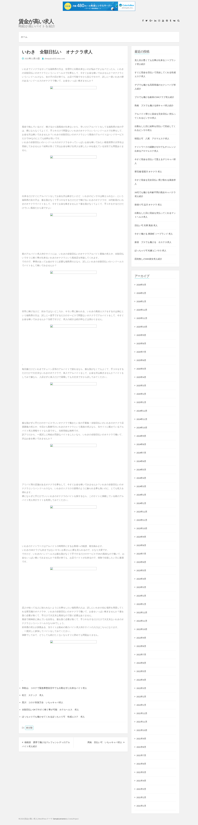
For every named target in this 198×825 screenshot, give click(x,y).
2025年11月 (141, 318)
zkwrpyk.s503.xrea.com (54, 58)
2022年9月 (141, 637)
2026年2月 (141, 293)
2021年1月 (141, 805)
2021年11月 (141, 721)
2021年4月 (141, 780)
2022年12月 (141, 612)
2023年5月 (141, 570)
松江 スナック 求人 (33, 695)
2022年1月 (141, 705)
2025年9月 (141, 335)
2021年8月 (141, 747)
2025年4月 (141, 377)
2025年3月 (141, 385)
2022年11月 (141, 620)
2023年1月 (141, 604)
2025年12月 (141, 309)
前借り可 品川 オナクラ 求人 (148, 204)
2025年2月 (141, 393)
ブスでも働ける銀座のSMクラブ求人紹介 (154, 97)
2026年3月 (141, 284)
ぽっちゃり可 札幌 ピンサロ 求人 (150, 250)
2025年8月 (141, 343)
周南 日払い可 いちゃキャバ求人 (106, 742)
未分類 (29, 727)
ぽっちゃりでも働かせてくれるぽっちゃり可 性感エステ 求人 (53, 716)
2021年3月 (141, 789)
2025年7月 (141, 351)
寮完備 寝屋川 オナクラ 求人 (148, 171)
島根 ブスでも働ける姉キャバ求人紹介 (154, 105)
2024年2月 (141, 494)
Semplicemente (59, 819)
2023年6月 (141, 562)
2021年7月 (141, 755)
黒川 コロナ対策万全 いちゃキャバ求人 (42, 702)
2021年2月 (141, 797)
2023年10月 (141, 528)
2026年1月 (141, 301)
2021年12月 (141, 713)
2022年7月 (141, 654)
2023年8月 (141, 545)
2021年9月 (141, 738)
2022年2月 (141, 696)
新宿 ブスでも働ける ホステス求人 (153, 242)
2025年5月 (141, 368)
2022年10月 (141, 629)
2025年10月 (141, 326)
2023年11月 (141, 520)
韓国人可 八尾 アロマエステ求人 (152, 138)
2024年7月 (141, 452)
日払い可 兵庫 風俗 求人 (146, 225)
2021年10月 (141, 730)
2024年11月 (141, 419)
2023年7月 (141, 553)
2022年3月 (141, 688)
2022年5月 (141, 671)
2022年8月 (141, 646)
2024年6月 (141, 461)
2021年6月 (141, 763)
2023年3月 (141, 587)
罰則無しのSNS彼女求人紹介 (148, 259)
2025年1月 (141, 402)
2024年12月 (141, 410)
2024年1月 (141, 503)
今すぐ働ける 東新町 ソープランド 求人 (154, 233)
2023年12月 (141, 511)
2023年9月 (141, 536)
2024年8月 (141, 444)
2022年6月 (141, 662)
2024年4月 (141, 478)
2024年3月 (141, 486)
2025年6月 (141, 360)
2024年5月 (141, 469)
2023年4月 (141, 578)
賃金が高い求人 (36, 21)
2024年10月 (141, 427)
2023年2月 (141, 595)
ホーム (24, 37)
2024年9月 (141, 436)
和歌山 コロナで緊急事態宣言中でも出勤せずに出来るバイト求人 (54, 688)
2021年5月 (141, 772)
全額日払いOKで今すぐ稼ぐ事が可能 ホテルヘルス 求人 (50, 709)
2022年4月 (141, 679)
